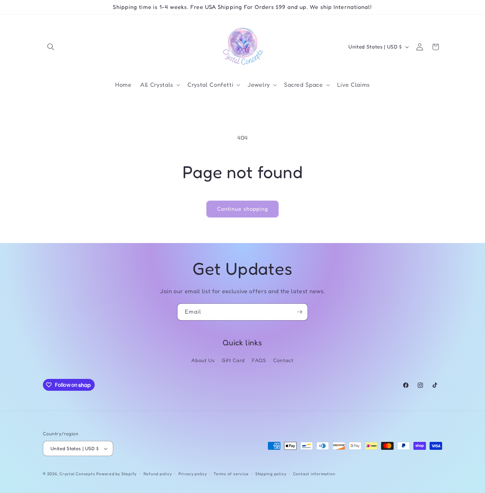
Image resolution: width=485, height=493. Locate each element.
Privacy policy (192, 473)
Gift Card (233, 360)
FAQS (259, 360)
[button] (51, 47)
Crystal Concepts (77, 473)
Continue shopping (242, 208)
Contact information (314, 473)
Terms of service (230, 473)
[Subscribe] (299, 312)
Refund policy (158, 473)
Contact (283, 360)
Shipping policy (270, 473)
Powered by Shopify (116, 473)
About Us (202, 360)
